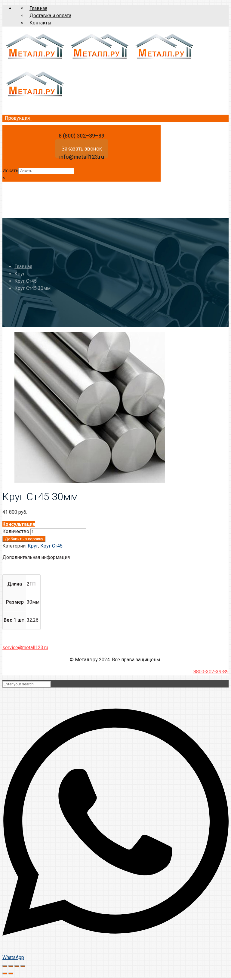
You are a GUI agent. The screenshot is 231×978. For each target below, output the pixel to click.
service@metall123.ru (25, 647)
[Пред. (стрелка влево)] (4, 973)
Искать (10, 170)
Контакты (40, 23)
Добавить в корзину (24, 539)
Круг (19, 274)
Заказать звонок (81, 148)
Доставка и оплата (50, 15)
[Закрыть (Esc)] (4, 966)
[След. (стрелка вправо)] (10, 973)
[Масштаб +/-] (22, 966)
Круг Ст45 (25, 281)
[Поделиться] (10, 966)
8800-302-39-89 (211, 672)
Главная (38, 8)
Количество (15, 531)
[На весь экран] (16, 966)
